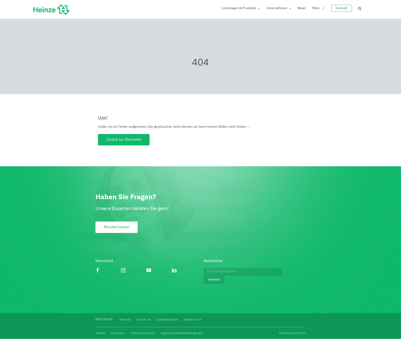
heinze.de (125, 319)
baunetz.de (144, 319)
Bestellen (214, 279)
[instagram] (133, 270)
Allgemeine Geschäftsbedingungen (182, 333)
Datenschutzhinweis (143, 333)
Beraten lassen (116, 227)
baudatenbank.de (167, 319)
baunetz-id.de (192, 319)
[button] (359, 8)
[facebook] (108, 270)
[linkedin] (184, 270)
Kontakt (100, 333)
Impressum (118, 333)
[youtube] (159, 270)
